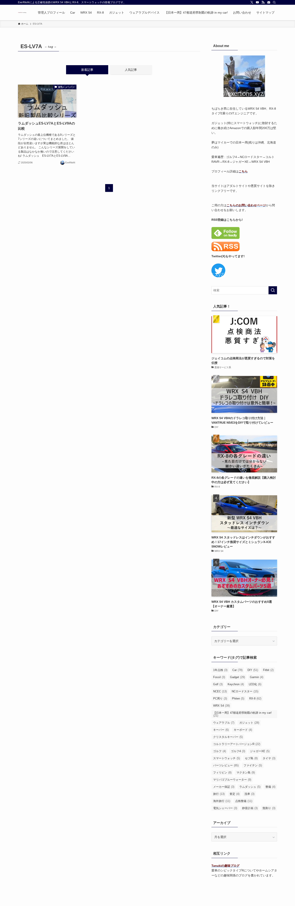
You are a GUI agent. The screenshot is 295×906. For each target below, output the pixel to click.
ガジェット (249, 722)
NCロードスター (245, 691)
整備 (270, 786)
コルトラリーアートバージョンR (236, 744)
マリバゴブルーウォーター (232, 779)
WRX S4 (221, 705)
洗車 (249, 794)
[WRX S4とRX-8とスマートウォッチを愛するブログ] (22, 12)
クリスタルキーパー (228, 737)
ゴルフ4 (238, 751)
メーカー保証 (223, 786)
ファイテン (253, 765)
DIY (252, 670)
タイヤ (269, 758)
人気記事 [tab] (131, 69)
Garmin (256, 677)
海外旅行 (221, 801)
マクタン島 (245, 772)
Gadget (237, 677)
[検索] (274, 2)
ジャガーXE (260, 751)
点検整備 (243, 801)
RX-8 (255, 698)
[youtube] (257, 2)
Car (237, 670)
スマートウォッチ (226, 758)
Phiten (238, 698)
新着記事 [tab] (87, 69)
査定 (234, 794)
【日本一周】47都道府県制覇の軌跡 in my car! (242, 714)
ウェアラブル (223, 722)
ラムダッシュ (249, 786)
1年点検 (220, 670)
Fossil (219, 677)
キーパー (221, 729)
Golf (218, 684)
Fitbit (268, 670)
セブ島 (251, 758)
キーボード (243, 729)
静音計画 (250, 808)
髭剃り (269, 808)
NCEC (220, 691)
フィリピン (222, 772)
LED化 (255, 684)
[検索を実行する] (272, 290)
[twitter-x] (252, 2)
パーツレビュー (226, 765)
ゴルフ (219, 751)
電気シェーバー (225, 808)
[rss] (263, 2)
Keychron (236, 684)
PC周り (220, 698)
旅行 (219, 794)
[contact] (268, 2)
